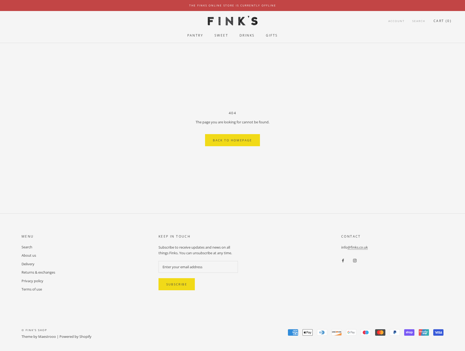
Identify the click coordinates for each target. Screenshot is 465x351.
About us (29, 255)
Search (418, 21)
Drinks (247, 35)
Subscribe (176, 284)
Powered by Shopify (75, 336)
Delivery (28, 264)
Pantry (195, 35)
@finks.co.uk (357, 247)
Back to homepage (232, 140)
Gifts (272, 35)
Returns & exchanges (38, 272)
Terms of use (32, 289)
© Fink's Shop (34, 330)
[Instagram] (355, 260)
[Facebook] (343, 260)
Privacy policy (32, 280)
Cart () (443, 21)
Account (396, 21)
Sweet (221, 35)
